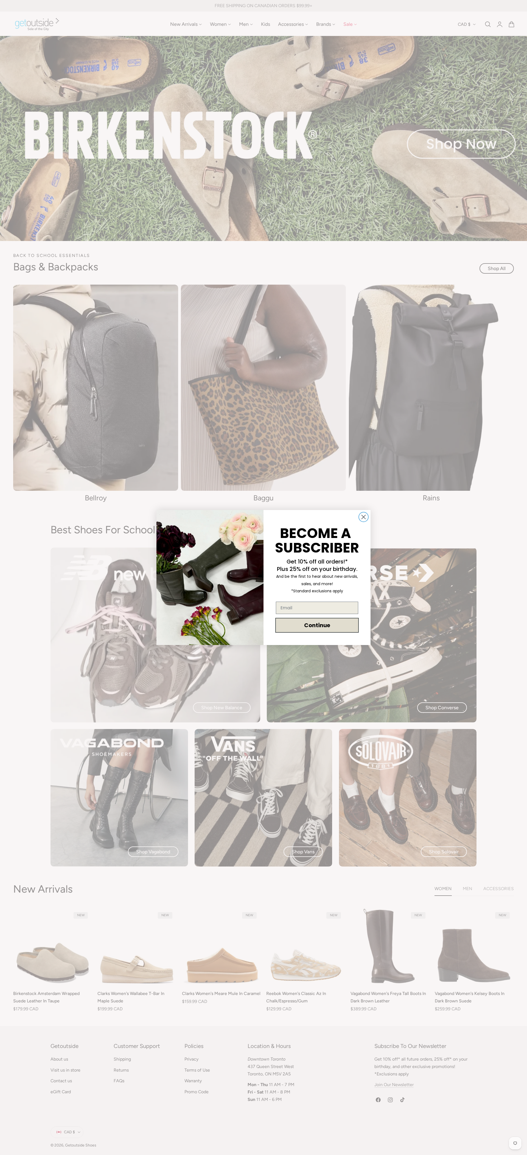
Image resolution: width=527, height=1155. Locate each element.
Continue (317, 625)
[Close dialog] (363, 517)
